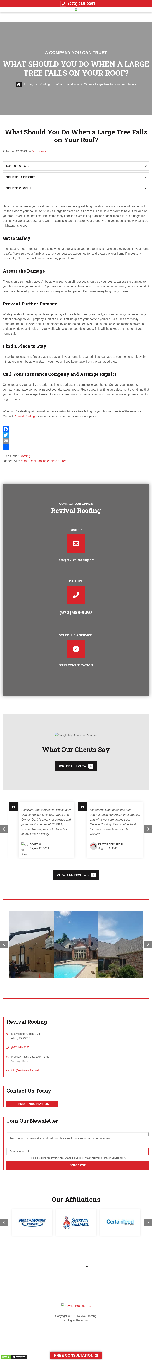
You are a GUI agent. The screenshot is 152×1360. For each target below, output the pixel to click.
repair (24, 460)
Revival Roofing (24, 416)
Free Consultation (32, 1104)
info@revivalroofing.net (76, 560)
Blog (30, 84)
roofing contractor (48, 460)
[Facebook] (76, 429)
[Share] (76, 447)
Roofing (44, 84)
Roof (33, 460)
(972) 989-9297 (81, 3)
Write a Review (73, 766)
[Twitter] (76, 435)
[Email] (76, 441)
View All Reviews (73, 875)
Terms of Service (111, 1158)
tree (64, 460)
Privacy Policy (90, 1158)
